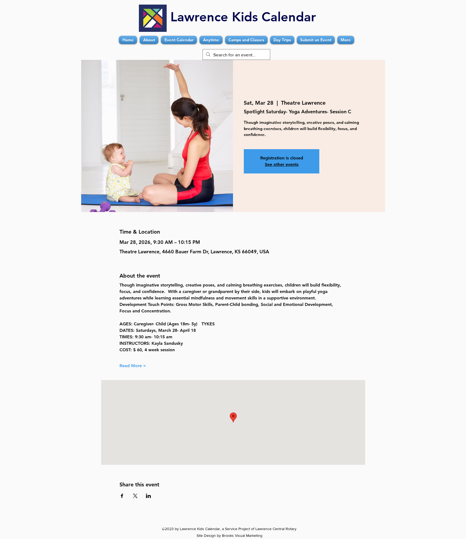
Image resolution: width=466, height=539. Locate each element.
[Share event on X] (135, 496)
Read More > (132, 365)
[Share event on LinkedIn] (148, 496)
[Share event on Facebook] (122, 496)
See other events (282, 164)
